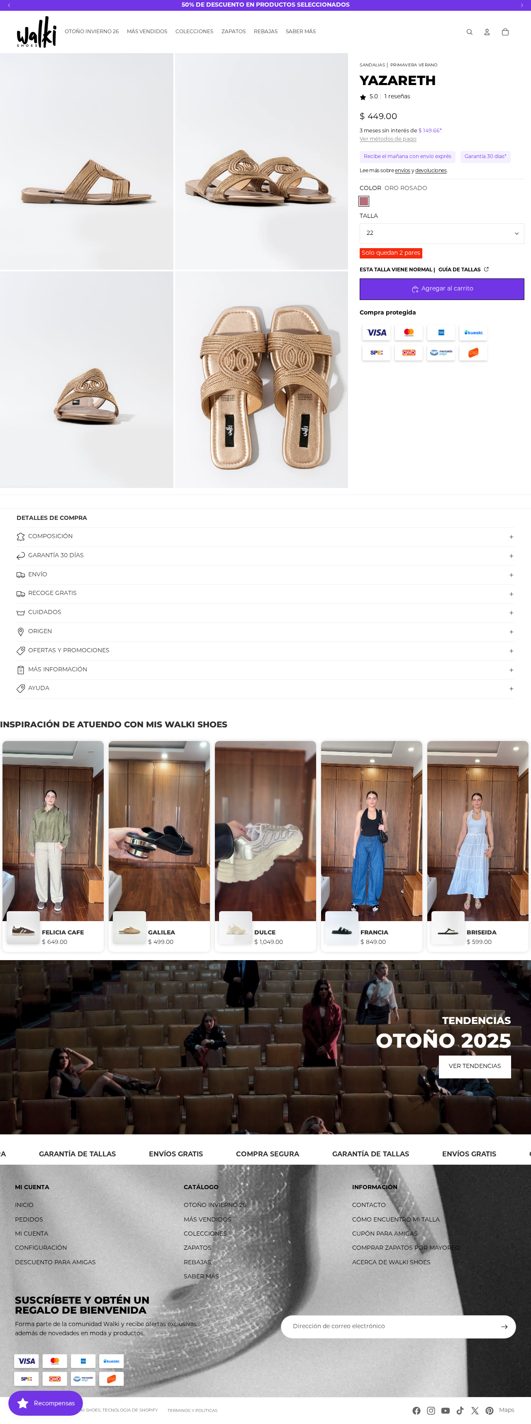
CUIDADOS (44, 613)
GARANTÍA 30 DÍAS (56, 556)
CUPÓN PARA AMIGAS (385, 1234)
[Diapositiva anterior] (22, 846)
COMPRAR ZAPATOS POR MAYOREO (406, 1248)
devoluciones (431, 170)
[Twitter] (475, 1411)
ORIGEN (40, 632)
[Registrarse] (504, 1327)
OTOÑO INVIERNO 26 (215, 1205)
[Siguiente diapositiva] (508, 846)
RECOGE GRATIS (52, 593)
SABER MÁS (201, 1277)
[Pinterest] (489, 1411)
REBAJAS (197, 1263)
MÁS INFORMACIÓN (57, 670)
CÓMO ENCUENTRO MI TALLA (396, 1220)
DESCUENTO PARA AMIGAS (55, 1263)
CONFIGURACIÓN (41, 1248)
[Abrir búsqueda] (469, 32)
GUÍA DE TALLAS (460, 270)
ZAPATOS (198, 1248)
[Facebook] (416, 1411)
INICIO (24, 1205)
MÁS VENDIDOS (207, 1220)
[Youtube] (446, 1411)
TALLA (369, 216)
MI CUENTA (31, 1234)
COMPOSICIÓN (50, 537)
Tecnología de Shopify (130, 1410)
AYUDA (38, 688)
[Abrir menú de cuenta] (487, 32)
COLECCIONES (205, 1234)
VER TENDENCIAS (475, 1066)
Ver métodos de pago (388, 139)
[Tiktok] (460, 1411)
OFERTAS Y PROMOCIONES (69, 651)
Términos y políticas (192, 1411)
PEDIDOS (29, 1220)
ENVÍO (37, 575)
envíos (402, 170)
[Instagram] (431, 1411)
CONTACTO (369, 1205)
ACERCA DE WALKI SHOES (391, 1263)
